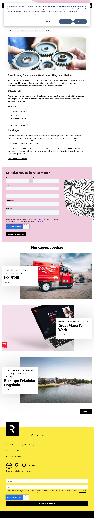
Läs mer (8, 282)
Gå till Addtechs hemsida (17, 159)
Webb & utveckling (14, 31)
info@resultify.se (16, 457)
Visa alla (86, 411)
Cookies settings (51, 21)
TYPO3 (23, 31)
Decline (80, 21)
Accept (65, 21)
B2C (32, 31)
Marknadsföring (40, 31)
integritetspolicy (82, 492)
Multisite (48, 31)
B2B (28, 31)
